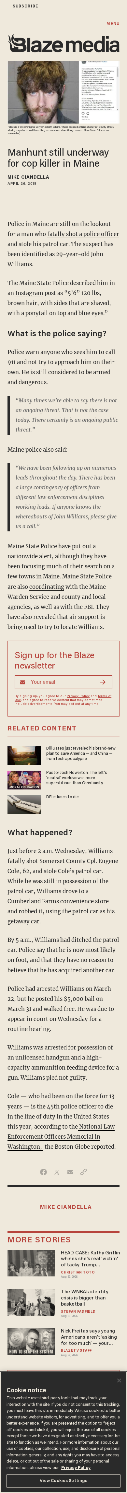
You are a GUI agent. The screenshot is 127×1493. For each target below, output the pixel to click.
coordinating (46, 587)
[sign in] (4, 6)
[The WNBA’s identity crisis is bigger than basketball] (31, 1301)
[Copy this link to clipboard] (83, 1172)
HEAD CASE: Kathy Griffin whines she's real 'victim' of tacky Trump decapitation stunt (90, 1259)
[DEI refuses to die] (24, 803)
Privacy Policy (78, 696)
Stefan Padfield (78, 1312)
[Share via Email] (70, 1172)
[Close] (119, 1380)
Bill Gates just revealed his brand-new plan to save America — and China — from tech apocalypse (80, 753)
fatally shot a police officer (83, 234)
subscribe (25, 6)
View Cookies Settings (64, 1481)
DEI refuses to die (62, 797)
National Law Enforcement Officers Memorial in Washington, (61, 1136)
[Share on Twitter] (56, 1172)
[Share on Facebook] (43, 1172)
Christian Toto (78, 1272)
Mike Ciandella (28, 177)
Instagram (29, 293)
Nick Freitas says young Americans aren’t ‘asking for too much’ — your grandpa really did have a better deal (90, 1337)
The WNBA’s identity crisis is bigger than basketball (84, 1298)
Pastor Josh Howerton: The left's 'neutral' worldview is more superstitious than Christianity (76, 778)
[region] (63, 1432)
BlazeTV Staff (76, 1351)
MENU (112, 24)
